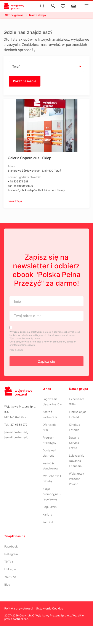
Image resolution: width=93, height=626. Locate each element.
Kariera (47, 514)
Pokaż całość (16, 350)
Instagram (11, 554)
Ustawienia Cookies (49, 608)
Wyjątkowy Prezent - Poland (76, 479)
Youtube (10, 577)
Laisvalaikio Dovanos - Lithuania (76, 461)
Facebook (11, 546)
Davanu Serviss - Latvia (75, 443)
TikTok (8, 561)
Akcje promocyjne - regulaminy (52, 494)
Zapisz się (46, 361)
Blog (7, 584)
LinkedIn (10, 569)
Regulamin (50, 507)
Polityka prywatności (18, 608)
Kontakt (48, 522)
